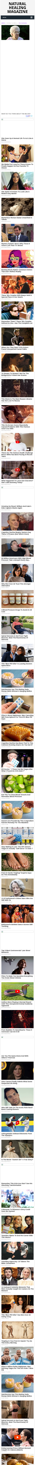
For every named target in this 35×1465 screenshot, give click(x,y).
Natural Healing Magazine (17, 7)
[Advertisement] (17, 59)
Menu (4, 17)
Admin (3, 23)
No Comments (23, 23)
